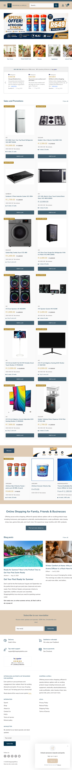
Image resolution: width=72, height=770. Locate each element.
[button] (5, 80)
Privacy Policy (43, 703)
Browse (9, 451)
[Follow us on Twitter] (8, 756)
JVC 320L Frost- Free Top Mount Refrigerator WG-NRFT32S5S (19, 141)
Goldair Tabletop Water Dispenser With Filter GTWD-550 (52, 420)
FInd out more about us (36, 528)
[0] (67, 5)
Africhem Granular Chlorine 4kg (41, 486)
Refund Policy (43, 706)
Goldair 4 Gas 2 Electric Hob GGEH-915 (50, 140)
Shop (5, 706)
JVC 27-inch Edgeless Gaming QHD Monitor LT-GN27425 (51, 364)
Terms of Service (44, 711)
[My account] (63, 5)
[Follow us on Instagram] (12, 756)
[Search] (56, 5)
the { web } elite (13, 764)
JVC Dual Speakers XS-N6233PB (16, 309)
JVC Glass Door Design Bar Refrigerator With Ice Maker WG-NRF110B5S (51, 254)
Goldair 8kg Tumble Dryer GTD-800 (16, 252)
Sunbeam (8, 194)
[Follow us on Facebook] (5, 756)
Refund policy (8, 720)
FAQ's (6, 714)
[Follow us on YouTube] (19, 756)
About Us (7, 708)
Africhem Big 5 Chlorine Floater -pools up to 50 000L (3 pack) (16, 487)
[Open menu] (5, 5)
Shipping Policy (44, 708)
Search (6, 703)
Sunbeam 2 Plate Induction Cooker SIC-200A (19, 196)
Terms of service (9, 717)
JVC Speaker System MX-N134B (47, 309)
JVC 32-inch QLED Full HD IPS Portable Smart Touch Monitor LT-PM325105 (20, 364)
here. (30, 693)
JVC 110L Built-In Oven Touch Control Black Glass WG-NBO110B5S (51, 197)
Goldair (40, 137)
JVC (7, 137)
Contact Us (7, 711)
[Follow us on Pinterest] (15, 756)
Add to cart (19, 156)
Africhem (8, 483)
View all (66, 101)
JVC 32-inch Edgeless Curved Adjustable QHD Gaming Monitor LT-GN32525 (19, 420)
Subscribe (50, 629)
